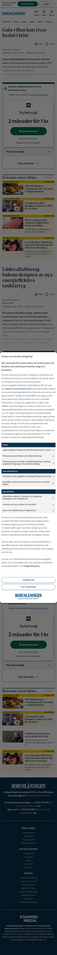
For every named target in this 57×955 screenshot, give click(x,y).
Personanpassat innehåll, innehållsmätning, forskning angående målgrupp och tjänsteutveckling (26, 462)
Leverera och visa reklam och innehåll (19, 504)
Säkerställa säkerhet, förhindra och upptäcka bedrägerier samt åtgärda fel (22, 497)
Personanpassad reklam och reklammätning (22, 456)
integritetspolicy (31, 566)
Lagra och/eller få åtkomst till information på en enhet (27, 450)
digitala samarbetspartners (18, 388)
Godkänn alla (28, 580)
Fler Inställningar (28, 587)
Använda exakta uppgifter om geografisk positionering (27, 476)
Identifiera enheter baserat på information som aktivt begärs (26, 483)
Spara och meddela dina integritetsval (19, 510)
